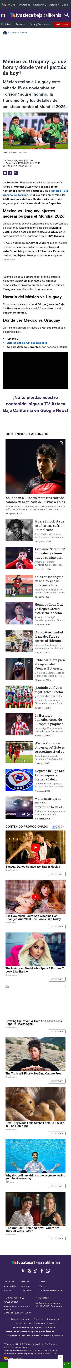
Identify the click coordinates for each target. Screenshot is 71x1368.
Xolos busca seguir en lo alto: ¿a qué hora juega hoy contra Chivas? (48, 583)
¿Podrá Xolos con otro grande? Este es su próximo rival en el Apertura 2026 (49, 749)
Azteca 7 (54, 4)
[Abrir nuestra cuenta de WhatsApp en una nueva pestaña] (48, 1270)
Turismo (20, 24)
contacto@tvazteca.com (48, 1303)
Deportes (14, 32)
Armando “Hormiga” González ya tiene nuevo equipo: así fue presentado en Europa (49, 557)
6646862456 (42, 1306)
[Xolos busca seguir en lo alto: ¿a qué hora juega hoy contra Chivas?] (19, 586)
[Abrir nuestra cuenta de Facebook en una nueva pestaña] (42, 1270)
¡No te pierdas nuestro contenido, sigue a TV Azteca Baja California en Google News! (35, 404)
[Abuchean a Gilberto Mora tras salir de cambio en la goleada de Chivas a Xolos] (35, 466)
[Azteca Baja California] (35, 15)
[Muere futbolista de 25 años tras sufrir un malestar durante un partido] (19, 531)
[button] (60, 1357)
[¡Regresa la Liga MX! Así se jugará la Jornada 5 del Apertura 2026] (19, 780)
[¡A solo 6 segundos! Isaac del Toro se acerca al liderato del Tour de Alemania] (19, 642)
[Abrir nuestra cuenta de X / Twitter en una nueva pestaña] (23, 1270)
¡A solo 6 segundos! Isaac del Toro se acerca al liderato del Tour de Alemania (48, 640)
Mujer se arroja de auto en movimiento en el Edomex (48, 805)
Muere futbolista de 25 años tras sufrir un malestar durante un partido (49, 527)
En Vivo (64, 24)
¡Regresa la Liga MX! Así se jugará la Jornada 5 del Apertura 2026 (49, 777)
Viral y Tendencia (40, 24)
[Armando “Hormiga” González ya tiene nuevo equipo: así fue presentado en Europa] (19, 559)
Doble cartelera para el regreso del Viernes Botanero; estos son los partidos (49, 668)
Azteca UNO (40, 4)
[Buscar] (67, 15)
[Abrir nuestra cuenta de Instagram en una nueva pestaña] (29, 1270)
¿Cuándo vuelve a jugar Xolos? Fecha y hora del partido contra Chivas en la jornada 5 (49, 696)
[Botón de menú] (3, 15)
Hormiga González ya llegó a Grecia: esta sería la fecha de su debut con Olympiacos (48, 612)
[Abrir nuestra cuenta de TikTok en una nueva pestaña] (35, 1270)
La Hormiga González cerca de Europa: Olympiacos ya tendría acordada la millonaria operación (49, 725)
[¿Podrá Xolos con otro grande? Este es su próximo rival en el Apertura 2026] (19, 753)
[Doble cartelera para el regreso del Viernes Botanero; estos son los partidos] (19, 670)
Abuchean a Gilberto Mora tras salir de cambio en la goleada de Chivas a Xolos (35, 500)
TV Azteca (24, 4)
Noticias (5, 24)
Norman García (23, 166)
